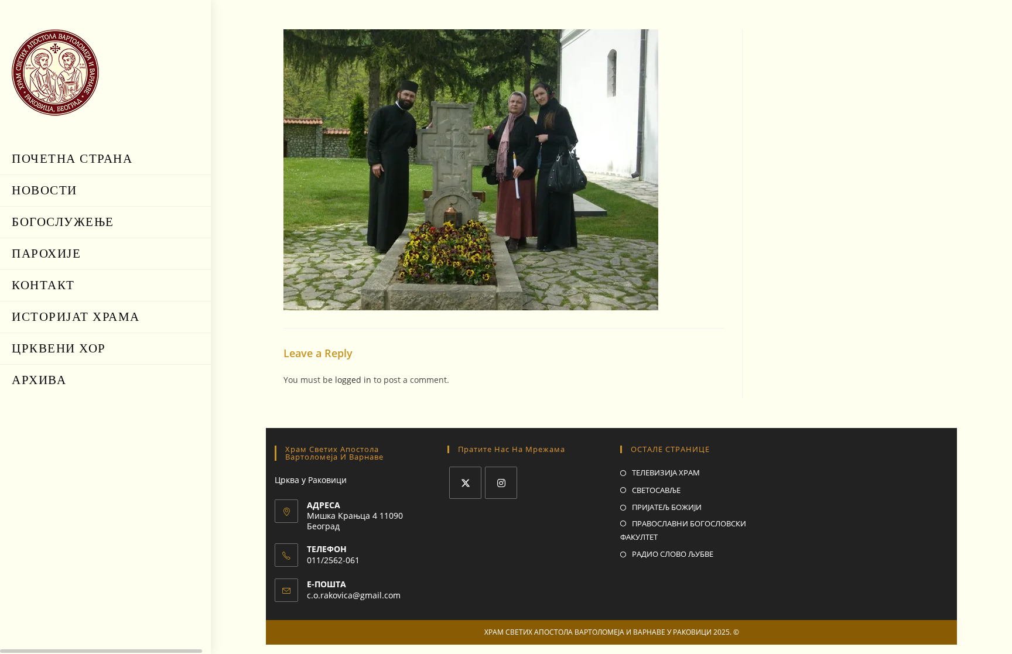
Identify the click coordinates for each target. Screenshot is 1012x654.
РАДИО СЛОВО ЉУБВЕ (672, 554)
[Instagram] (501, 483)
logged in (353, 379)
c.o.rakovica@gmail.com (354, 595)
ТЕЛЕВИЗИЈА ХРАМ (666, 472)
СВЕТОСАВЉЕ (656, 490)
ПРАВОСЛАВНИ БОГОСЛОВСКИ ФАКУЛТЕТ (683, 530)
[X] (465, 483)
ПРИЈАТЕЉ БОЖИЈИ (667, 507)
